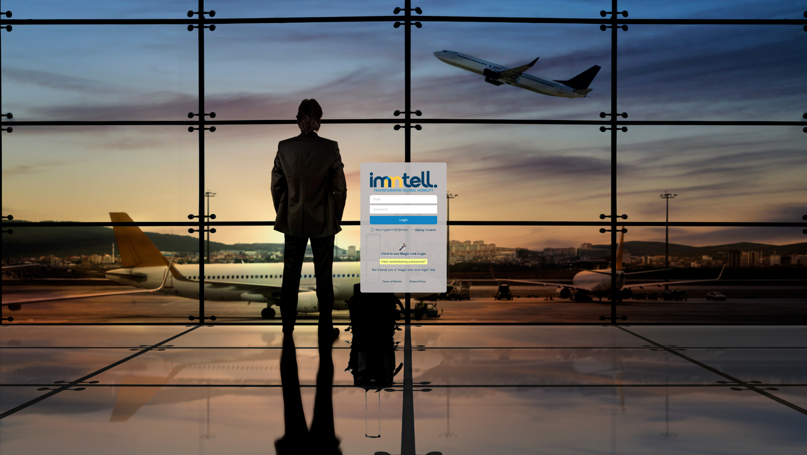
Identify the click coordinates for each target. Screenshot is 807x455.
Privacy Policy (417, 281)
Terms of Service (392, 281)
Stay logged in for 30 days (391, 229)
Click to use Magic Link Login (403, 254)
